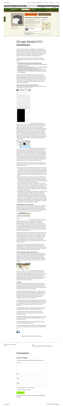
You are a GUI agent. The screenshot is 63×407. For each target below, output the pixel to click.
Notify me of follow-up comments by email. (26, 387)
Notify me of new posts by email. (24, 389)
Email (18, 378)
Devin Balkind (6, 2)
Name (18, 373)
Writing (14, 344)
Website (18, 383)
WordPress (57, 404)
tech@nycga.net (38, 160)
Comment (19, 362)
